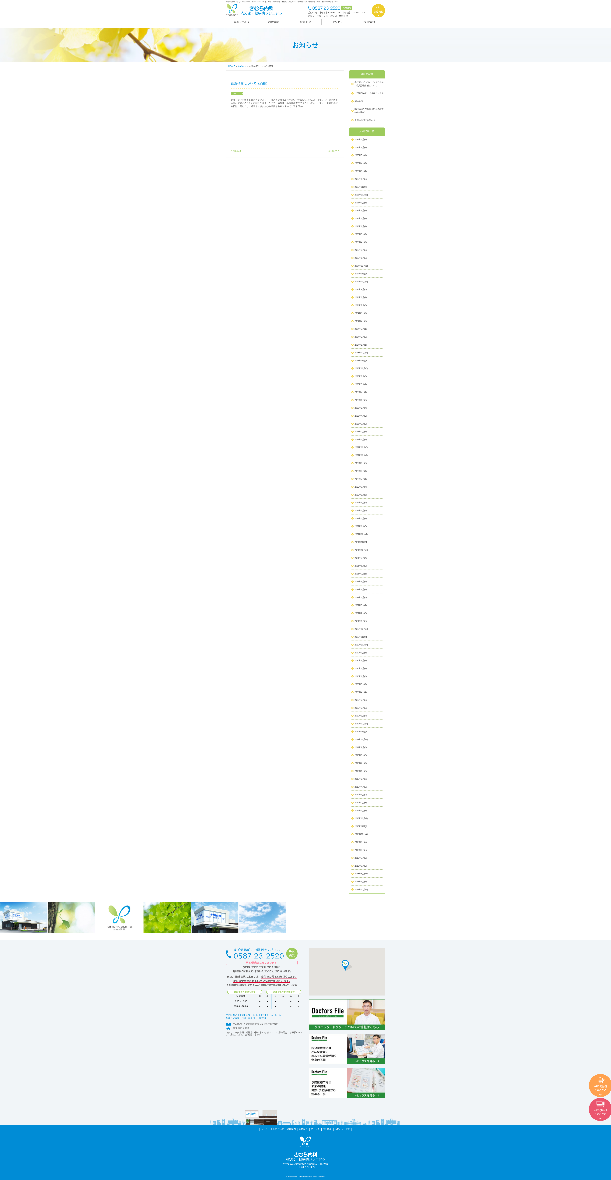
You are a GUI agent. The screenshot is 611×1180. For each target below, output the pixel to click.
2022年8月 (361, 471)
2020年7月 (361, 668)
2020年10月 (361, 644)
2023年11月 (361, 360)
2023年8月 (361, 384)
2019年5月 (361, 779)
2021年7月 (361, 573)
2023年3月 (361, 423)
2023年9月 (361, 376)
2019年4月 (361, 787)
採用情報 (327, 1129)
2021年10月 (361, 550)
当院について (277, 1129)
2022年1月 (361, 526)
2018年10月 (361, 834)
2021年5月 (361, 589)
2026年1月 (361, 179)
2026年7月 (361, 139)
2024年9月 (361, 289)
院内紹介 (303, 1129)
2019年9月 (361, 747)
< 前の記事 (236, 150)
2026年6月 (361, 147)
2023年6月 (361, 400)
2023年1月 (361, 439)
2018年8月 (361, 850)
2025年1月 (361, 258)
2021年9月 (361, 558)
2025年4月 (361, 242)
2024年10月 (361, 281)
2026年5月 (361, 155)
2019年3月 (361, 794)
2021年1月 (361, 621)
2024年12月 (361, 266)
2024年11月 (361, 273)
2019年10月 (361, 739)
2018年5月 (361, 873)
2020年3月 (361, 700)
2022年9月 (361, 463)
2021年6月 (361, 581)
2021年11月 (361, 542)
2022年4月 (361, 502)
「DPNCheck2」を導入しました (369, 93)
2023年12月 (361, 352)
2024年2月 (361, 337)
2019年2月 (361, 802)
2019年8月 (361, 755)
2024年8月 (361, 297)
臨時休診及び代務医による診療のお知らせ (369, 110)
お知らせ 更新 (342, 1129)
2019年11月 (361, 731)
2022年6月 (361, 486)
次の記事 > (333, 150)
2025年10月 (361, 194)
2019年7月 (361, 763)
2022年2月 (361, 518)
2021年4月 (361, 597)
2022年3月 (361, 510)
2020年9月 (361, 652)
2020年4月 (361, 692)
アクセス (315, 1129)
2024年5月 (361, 313)
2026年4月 (361, 163)
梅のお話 (359, 101)
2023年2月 (361, 431)
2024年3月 (361, 329)
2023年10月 (361, 368)
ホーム (264, 1129)
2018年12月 (361, 818)
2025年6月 (361, 226)
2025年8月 (361, 210)
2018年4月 (361, 881)
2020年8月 (361, 660)
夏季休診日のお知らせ (365, 120)
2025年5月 (361, 234)
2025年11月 (361, 187)
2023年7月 (361, 392)
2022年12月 (361, 447)
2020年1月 (361, 715)
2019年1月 (361, 810)
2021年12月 (361, 534)
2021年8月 (361, 565)
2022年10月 (361, 455)
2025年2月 (361, 250)
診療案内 (291, 1129)
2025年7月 (361, 218)
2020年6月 (361, 676)
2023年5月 (361, 408)
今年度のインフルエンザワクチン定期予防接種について (369, 84)
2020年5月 (361, 684)
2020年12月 (361, 629)
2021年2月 (361, 613)
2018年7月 (361, 858)
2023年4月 (361, 416)
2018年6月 (361, 866)
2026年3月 (361, 171)
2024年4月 (361, 321)
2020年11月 (361, 637)
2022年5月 (361, 494)
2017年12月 (361, 889)
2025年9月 (361, 202)
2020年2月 (361, 708)
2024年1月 (361, 345)
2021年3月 (361, 605)
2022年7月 (361, 479)
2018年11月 (361, 826)
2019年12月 (361, 723)
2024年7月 (361, 305)
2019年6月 (361, 771)
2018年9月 (361, 842)
